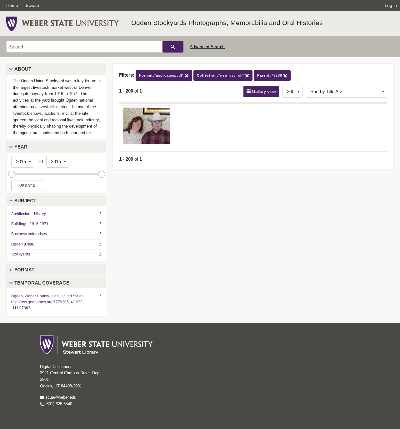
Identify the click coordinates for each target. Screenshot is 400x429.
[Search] (172, 47)
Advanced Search (207, 46)
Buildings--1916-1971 (29, 224)
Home (12, 5)
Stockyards (20, 254)
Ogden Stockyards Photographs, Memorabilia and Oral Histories (227, 22)
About (22, 69)
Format (24, 269)
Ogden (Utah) (22, 244)
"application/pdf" (162, 75)
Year (21, 146)
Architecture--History (28, 214)
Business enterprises (29, 234)
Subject (25, 200)
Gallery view (263, 91)
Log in (391, 5)
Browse (31, 5)
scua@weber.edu (60, 397)
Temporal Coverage (41, 282)
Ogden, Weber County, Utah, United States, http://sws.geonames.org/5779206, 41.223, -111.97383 (47, 302)
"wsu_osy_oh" (221, 75)
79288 (270, 75)
